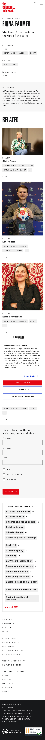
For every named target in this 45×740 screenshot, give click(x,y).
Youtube (6, 692)
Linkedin (6, 679)
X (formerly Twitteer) (13, 671)
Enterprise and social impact (21, 582)
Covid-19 (11, 545)
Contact (6, 627)
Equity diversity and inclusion (17, 598)
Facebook (7, 687)
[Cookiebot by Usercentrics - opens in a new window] (13, 337)
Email (5, 458)
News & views (9, 638)
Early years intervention (19, 561)
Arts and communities (18, 511)
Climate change (14, 532)
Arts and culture (15, 517)
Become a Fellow (11, 654)
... (31, 170)
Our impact (8, 646)
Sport (33, 53)
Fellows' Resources (13, 650)
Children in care (15, 527)
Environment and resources (18, 165)
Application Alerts (14, 474)
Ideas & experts (10, 642)
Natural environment (15, 170)
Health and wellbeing (15, 53)
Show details (29, 376)
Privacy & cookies (12, 665)
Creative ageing (14, 550)
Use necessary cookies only (22, 396)
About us (7, 619)
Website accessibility (14, 661)
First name (7, 438)
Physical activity (13, 250)
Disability (11, 556)
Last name (7, 448)
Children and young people (20, 522)
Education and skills (17, 571)
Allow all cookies (22, 383)
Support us (8, 623)
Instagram (7, 683)
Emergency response (17, 577)
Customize (21, 389)
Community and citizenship (21, 538)
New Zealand (10, 64)
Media (5, 631)
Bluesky (6, 675)
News (8, 469)
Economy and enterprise (19, 566)
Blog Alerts (11, 479)
